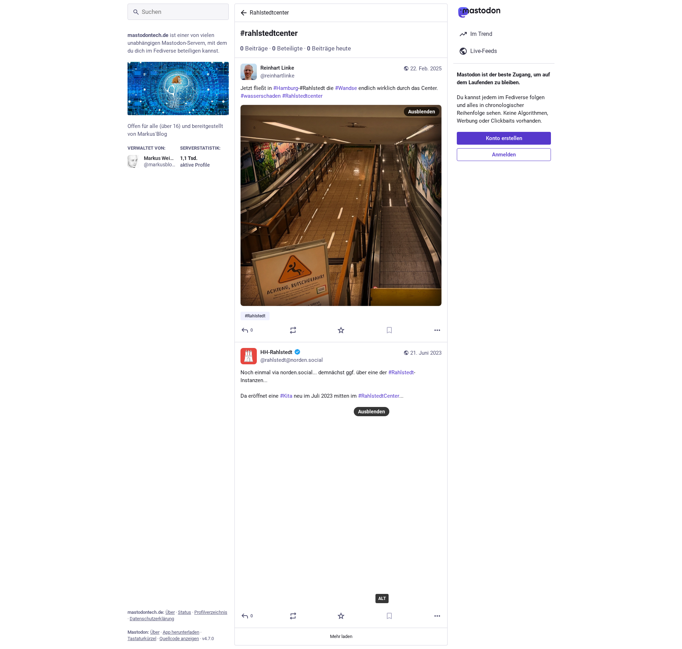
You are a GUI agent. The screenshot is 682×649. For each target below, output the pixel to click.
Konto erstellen (504, 138)
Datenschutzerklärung (152, 618)
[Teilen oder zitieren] (293, 330)
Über (170, 612)
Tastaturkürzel (142, 638)
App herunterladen (181, 632)
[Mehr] (437, 330)
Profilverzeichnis (210, 612)
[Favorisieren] (341, 330)
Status (184, 612)
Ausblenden (421, 111)
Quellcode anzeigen (179, 638)
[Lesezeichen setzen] (389, 330)
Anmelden (504, 154)
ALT (382, 598)
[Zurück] (242, 13)
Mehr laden (341, 636)
